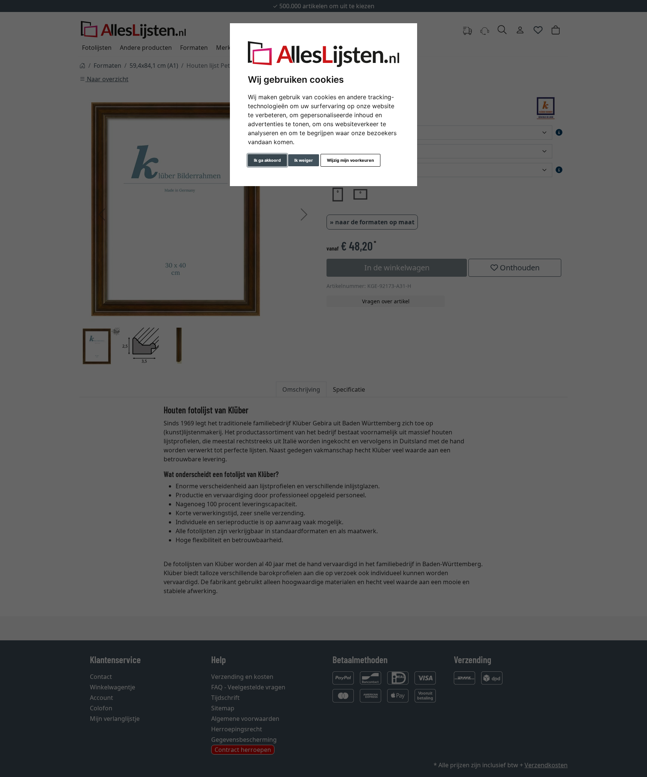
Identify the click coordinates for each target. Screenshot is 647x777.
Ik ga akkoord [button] (267, 160)
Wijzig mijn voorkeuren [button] (350, 160)
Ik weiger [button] (303, 160)
